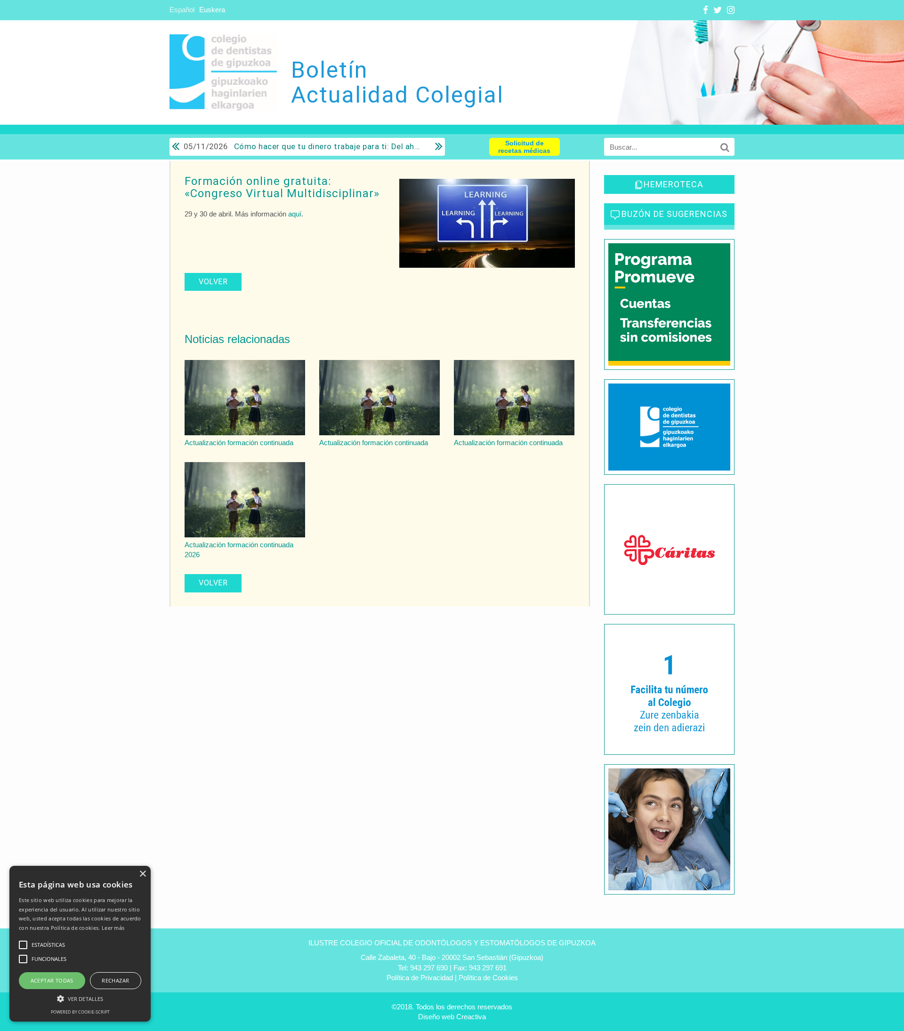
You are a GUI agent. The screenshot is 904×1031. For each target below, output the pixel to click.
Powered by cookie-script (80, 1012)
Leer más (113, 927)
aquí (294, 214)
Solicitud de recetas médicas (524, 146)
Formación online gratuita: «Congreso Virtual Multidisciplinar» (282, 187)
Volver (213, 281)
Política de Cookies (488, 978)
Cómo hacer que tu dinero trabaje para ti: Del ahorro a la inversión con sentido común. (302, 146)
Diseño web (436, 1017)
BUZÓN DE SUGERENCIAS (674, 214)
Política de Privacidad (420, 978)
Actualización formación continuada (239, 443)
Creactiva (471, 1017)
